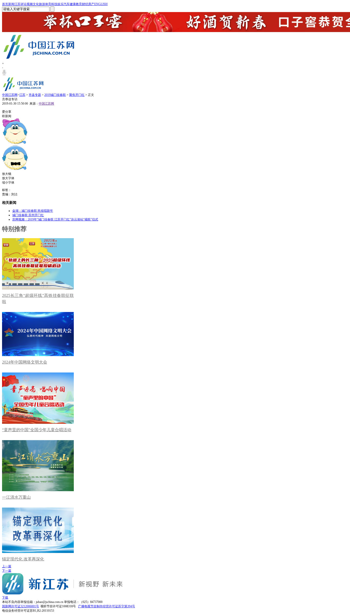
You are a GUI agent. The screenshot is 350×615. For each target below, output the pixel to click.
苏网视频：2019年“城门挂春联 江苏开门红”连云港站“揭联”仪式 (55, 219)
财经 (85, 4)
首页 (5, 4)
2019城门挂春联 (55, 95)
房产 (91, 4)
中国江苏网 (9, 95)
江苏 (17, 4)
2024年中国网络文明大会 (24, 362)
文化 (36, 4)
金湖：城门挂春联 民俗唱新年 (32, 211)
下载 (5, 597)
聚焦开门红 (77, 95)
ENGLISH (101, 4)
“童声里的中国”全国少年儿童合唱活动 (36, 430)
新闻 (11, 4)
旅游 (42, 4)
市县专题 (35, 95)
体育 (48, 4)
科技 (54, 4)
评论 (23, 4)
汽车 (67, 4)
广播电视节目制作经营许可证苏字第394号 (106, 606)
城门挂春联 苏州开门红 (28, 215)
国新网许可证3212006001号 (20, 606)
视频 (30, 4)
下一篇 (6, 570)
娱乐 (60, 4)
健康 (73, 4)
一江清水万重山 (16, 497)
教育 (79, 4)
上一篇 (6, 566)
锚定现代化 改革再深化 (23, 559)
